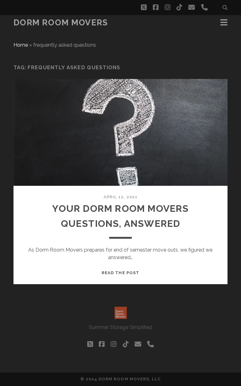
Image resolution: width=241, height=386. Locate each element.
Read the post (120, 272)
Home (20, 45)
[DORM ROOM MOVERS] (121, 316)
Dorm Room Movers (60, 22)
